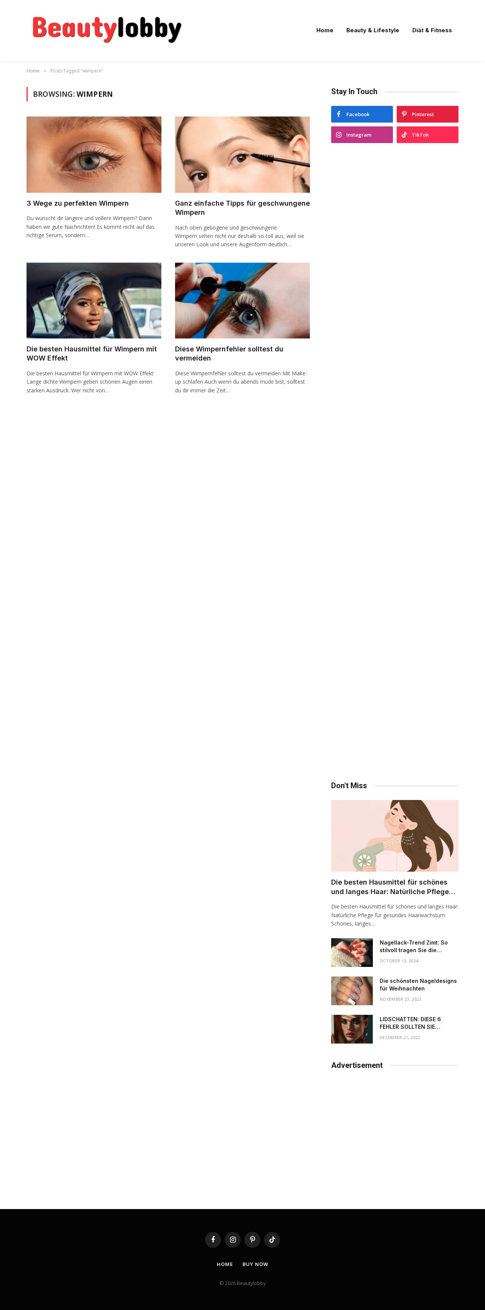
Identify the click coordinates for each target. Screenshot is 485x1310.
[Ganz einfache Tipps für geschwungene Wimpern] (242, 154)
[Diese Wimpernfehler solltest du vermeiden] (242, 301)
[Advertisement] (394, 462)
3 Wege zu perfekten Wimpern (78, 203)
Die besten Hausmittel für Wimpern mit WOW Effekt (92, 353)
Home (324, 30)
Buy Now (255, 1264)
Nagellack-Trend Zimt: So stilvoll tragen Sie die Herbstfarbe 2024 (414, 946)
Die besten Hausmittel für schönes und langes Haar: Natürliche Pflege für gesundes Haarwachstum (390, 887)
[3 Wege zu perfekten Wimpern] (94, 154)
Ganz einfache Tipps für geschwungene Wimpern (242, 207)
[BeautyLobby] (107, 30)
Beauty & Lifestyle (372, 30)
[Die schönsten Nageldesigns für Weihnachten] (352, 990)
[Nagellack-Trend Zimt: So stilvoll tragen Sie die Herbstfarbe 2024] (352, 952)
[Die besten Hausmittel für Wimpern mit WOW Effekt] (94, 301)
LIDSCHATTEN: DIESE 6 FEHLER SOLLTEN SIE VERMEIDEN (410, 1023)
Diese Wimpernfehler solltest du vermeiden (229, 353)
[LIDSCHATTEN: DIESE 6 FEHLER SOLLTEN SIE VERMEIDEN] (352, 1029)
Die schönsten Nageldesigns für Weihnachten (418, 985)
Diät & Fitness (432, 30)
